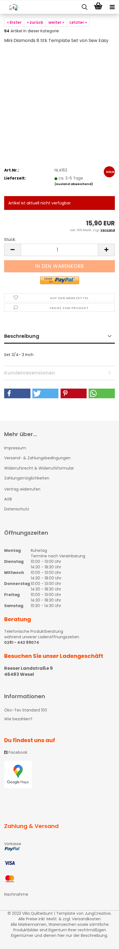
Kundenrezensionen (29, 372)
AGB (8, 499)
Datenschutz (16, 509)
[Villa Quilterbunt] (11, 7)
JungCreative (98, 913)
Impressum (15, 448)
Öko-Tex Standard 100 (25, 710)
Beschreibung (21, 336)
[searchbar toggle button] (84, 7)
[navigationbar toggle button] (112, 7)
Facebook (17, 752)
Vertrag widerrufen (22, 489)
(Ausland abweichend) (74, 184)
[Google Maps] (59, 774)
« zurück (35, 22)
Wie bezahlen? (18, 719)
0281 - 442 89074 (21, 642)
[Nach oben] (103, 940)
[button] (17, 393)
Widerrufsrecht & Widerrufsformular (39, 468)
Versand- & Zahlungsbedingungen (37, 458)
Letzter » (78, 22)
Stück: (10, 239)
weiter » (56, 22)
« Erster (14, 22)
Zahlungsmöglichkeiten (26, 478)
